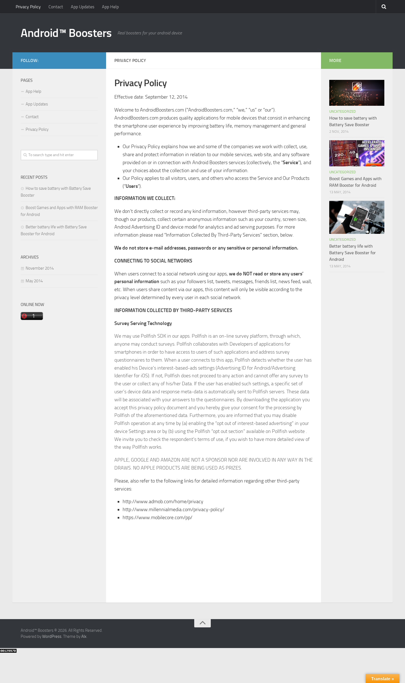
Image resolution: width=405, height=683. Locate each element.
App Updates (82, 6)
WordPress (51, 636)
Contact (55, 6)
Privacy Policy (28, 6)
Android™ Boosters (66, 33)
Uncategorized (342, 111)
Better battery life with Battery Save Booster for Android (352, 252)
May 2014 (34, 280)
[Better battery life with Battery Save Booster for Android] (356, 217)
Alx (84, 636)
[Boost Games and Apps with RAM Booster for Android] (356, 153)
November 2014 (40, 268)
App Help (110, 6)
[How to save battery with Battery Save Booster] (356, 93)
